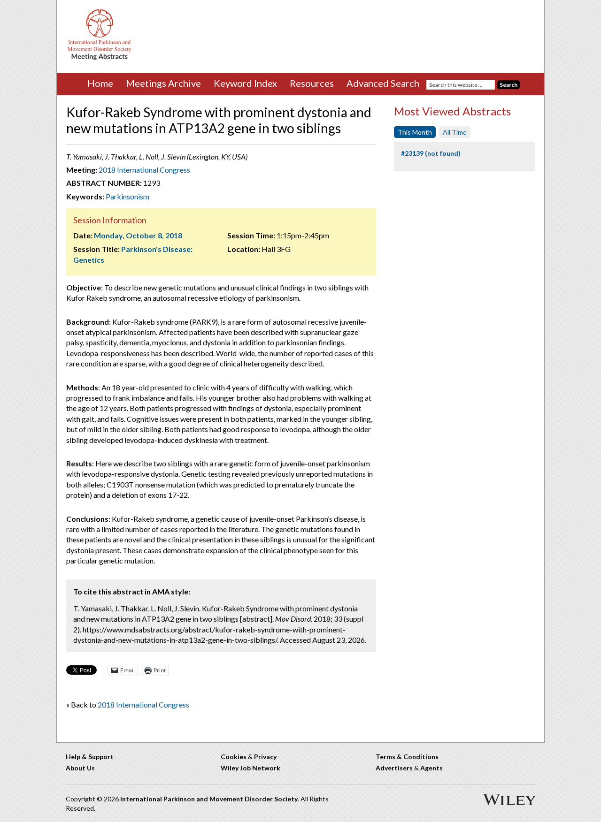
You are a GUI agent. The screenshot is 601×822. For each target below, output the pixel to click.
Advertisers (394, 768)
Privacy (265, 757)
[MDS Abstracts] (99, 57)
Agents (431, 768)
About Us (80, 768)
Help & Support (90, 757)
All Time (455, 132)
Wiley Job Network (250, 768)
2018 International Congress (144, 169)
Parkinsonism (127, 196)
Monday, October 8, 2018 (138, 235)
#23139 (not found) (431, 153)
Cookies (234, 757)
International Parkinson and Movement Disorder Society (209, 799)
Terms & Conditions (407, 757)
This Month (415, 132)
